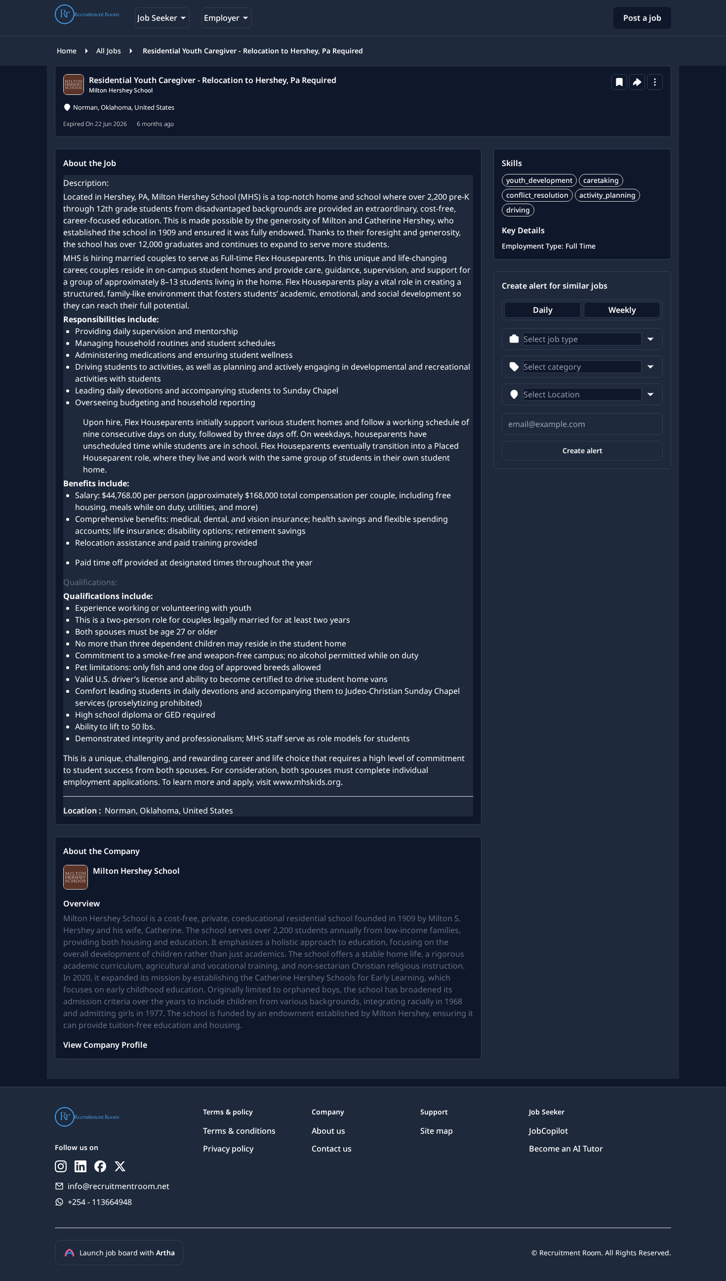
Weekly (622, 309)
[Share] (637, 82)
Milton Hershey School (121, 90)
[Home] (87, 16)
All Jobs (108, 50)
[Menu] (655, 82)
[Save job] (619, 82)
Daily (543, 309)
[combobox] (582, 339)
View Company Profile (105, 1044)
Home (67, 50)
